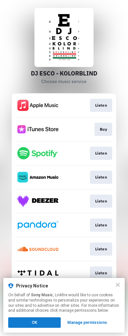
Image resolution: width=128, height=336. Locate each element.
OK (34, 322)
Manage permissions (87, 322)
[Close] (118, 285)
